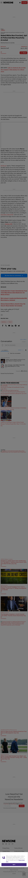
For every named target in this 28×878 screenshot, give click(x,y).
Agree (14, 864)
